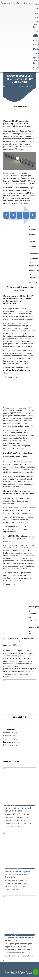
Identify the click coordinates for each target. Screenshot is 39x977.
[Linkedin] (22, 966)
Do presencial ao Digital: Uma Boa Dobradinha (19, 939)
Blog (35, 40)
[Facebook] (10, 966)
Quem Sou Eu (36, 60)
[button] (35, 35)
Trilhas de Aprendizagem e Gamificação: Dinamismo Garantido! (17, 874)
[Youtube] (16, 966)
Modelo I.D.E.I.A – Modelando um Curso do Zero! (18, 809)
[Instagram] (28, 966)
